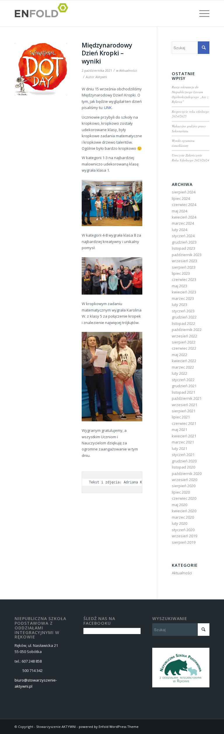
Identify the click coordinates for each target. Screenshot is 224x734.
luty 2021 (179, 448)
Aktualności (128, 70)
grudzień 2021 (184, 385)
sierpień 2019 (183, 542)
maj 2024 (179, 211)
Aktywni (101, 77)
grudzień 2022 (184, 317)
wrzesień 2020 (184, 479)
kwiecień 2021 (184, 436)
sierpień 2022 (183, 342)
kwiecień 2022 (184, 360)
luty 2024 (179, 229)
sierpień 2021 (183, 410)
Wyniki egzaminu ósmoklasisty (183, 143)
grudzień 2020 (184, 461)
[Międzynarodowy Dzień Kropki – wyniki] (41, 69)
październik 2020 (187, 473)
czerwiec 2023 (184, 279)
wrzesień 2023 (184, 260)
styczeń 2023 (183, 311)
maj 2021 (179, 429)
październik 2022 (187, 329)
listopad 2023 (183, 248)
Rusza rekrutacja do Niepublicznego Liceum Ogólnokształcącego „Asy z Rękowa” (190, 94)
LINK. (108, 107)
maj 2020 (179, 504)
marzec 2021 (183, 442)
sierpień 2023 (183, 267)
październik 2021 (187, 398)
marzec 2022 (183, 367)
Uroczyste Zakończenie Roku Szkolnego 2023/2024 (190, 157)
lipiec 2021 (181, 417)
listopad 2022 (183, 323)
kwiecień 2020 (184, 510)
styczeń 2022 (183, 379)
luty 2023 (179, 304)
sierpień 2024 (183, 192)
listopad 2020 (183, 467)
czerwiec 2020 (184, 498)
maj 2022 (179, 354)
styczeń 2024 (183, 235)
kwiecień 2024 (184, 217)
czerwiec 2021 (184, 423)
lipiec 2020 (181, 492)
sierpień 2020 (183, 485)
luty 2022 (179, 373)
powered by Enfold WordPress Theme (109, 726)
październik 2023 (187, 254)
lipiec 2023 (181, 273)
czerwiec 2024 (184, 204)
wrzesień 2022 (184, 336)
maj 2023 (179, 285)
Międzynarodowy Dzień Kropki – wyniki (107, 53)
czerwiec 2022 (184, 348)
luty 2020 (179, 523)
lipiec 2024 (181, 198)
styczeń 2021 (183, 454)
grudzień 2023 (184, 242)
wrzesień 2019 (184, 535)
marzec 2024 (183, 223)
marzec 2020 (183, 517)
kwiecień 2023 (184, 292)
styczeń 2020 (183, 529)
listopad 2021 (183, 392)
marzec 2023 (183, 298)
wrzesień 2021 (184, 404)
